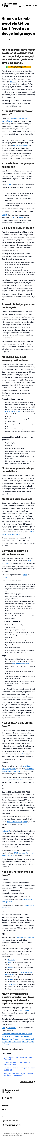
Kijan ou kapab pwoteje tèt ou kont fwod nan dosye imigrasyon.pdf (18, 1074)
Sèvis (4, 1109)
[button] (18, 1125)
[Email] (8, 1098)
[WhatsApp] (5, 1098)
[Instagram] (11, 1098)
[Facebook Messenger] (2, 1098)
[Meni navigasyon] (20, 5)
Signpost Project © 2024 (10, 1121)
